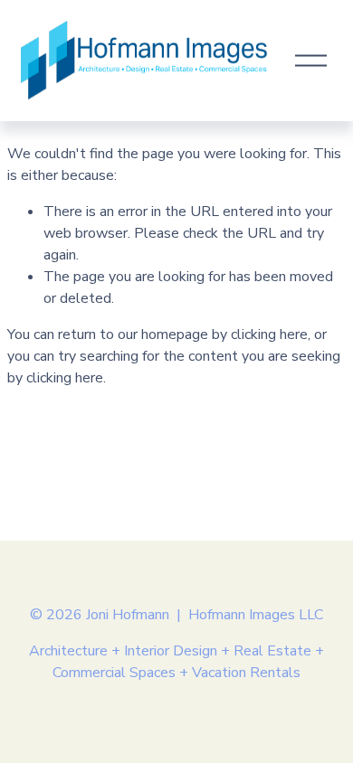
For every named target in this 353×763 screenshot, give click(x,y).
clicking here (269, 334)
